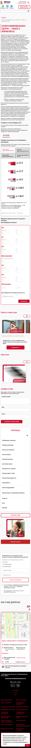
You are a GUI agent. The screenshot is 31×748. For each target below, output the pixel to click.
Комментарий (6, 396)
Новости (4, 498)
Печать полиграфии (6, 724)
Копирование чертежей (8, 706)
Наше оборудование (8, 487)
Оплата (15, 692)
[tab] (6, 134)
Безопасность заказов (9, 468)
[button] (28, 11)
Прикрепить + (15, 347)
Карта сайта (15, 690)
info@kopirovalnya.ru (21, 662)
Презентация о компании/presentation (13, 493)
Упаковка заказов (7, 459)
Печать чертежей (21, 700)
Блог (3, 503)
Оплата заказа (6, 454)
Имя (3, 407)
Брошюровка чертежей (8, 709)
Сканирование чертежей (20, 703)
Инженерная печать (7, 700)
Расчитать (24, 301)
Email (3, 414)
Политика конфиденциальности (15, 678)
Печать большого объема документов (7, 721)
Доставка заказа (7, 464)
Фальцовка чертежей (22, 706)
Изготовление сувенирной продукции (23, 725)
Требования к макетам (9, 440)
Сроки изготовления (8, 449)
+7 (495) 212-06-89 (21, 3)
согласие (8, 590)
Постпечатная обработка (20, 729)
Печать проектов (6, 702)
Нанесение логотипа (7, 728)
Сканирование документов (20, 713)
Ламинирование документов (5, 717)
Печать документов (22, 709)
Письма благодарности (9, 478)
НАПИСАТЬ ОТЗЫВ (15, 515)
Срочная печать (20, 720)
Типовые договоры (8, 445)
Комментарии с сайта (8, 473)
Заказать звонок (15, 541)
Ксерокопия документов (4, 713)
